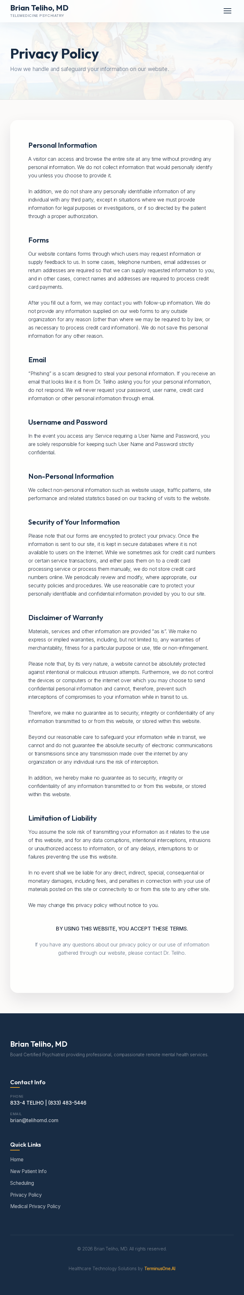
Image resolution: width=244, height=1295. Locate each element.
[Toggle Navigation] (227, 11)
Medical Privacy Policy (35, 1206)
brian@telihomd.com (34, 1120)
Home (17, 1160)
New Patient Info (28, 1171)
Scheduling (22, 1183)
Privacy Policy (26, 1195)
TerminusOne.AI (159, 1268)
